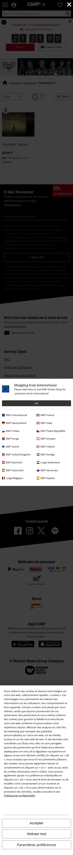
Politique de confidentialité (19, 795)
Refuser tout (36, 834)
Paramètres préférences (36, 844)
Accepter (36, 823)
